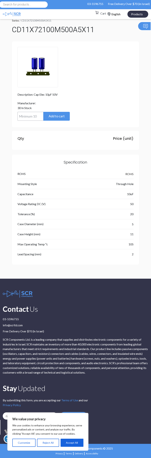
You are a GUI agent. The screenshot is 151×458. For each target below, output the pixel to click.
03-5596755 (95, 4)
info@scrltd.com (13, 325)
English (115, 14)
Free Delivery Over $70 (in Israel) (129, 4)
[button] (56, 116)
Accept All (72, 442)
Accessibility (92, 453)
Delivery (79, 453)
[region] (47, 432)
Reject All (48, 442)
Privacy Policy (12, 405)
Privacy (59, 453)
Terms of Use (69, 400)
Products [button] (137, 14)
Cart (103, 13)
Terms (69, 453)
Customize (24, 442)
